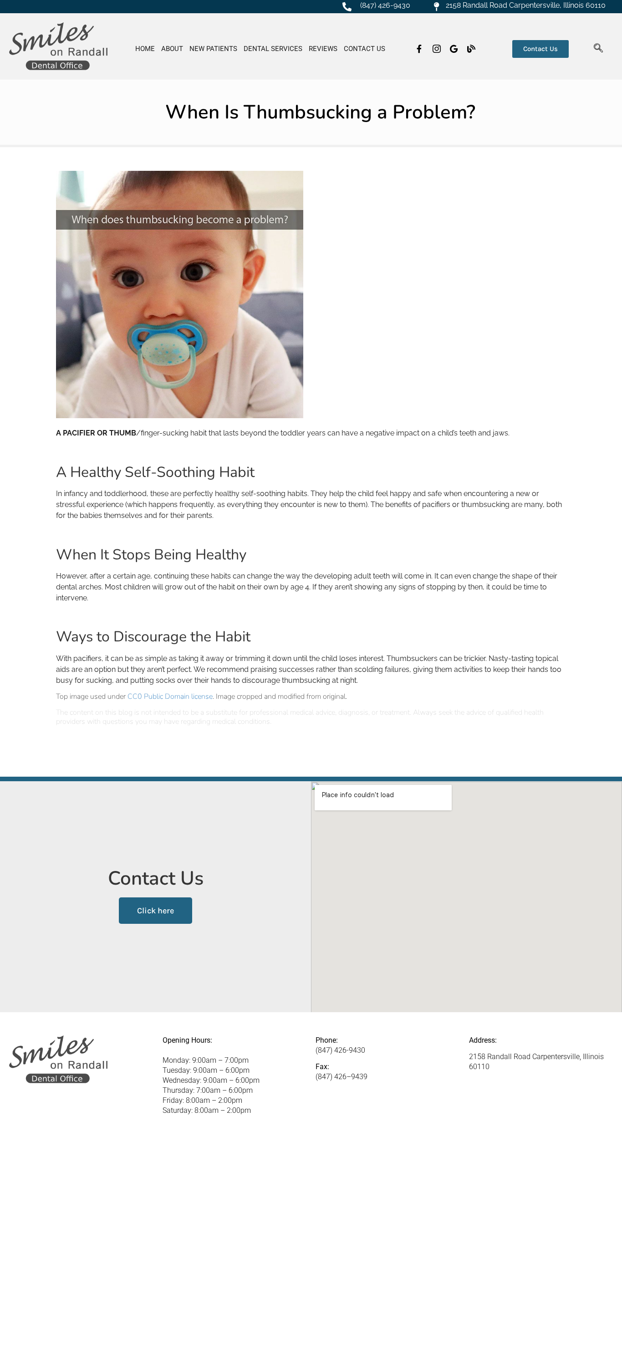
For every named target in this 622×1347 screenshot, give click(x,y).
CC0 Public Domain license (170, 696)
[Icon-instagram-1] (437, 49)
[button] (598, 49)
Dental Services (273, 49)
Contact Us (364, 49)
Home (145, 49)
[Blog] (471, 49)
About (172, 49)
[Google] (454, 49)
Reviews (323, 49)
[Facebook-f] (419, 49)
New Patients (213, 49)
